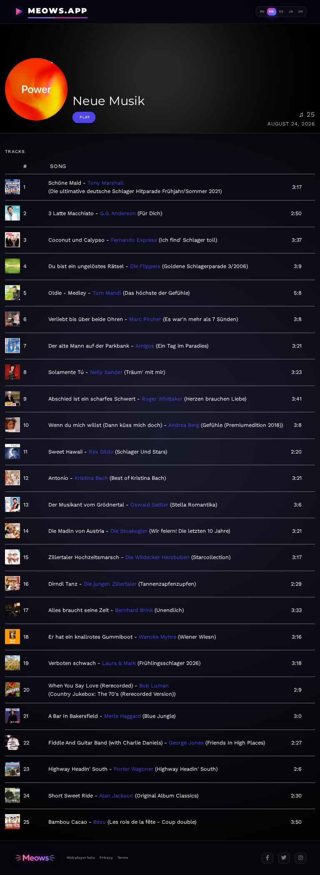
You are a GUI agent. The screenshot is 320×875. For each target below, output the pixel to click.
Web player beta (81, 857)
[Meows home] (35, 858)
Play (85, 117)
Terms (123, 857)
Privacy (106, 857)
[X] (284, 858)
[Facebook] (267, 858)
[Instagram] (301, 858)
